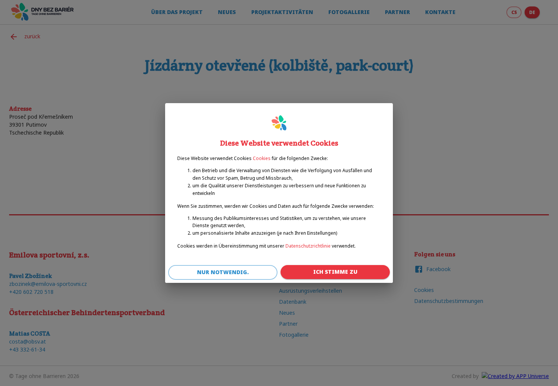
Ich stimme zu (335, 271)
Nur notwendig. (223, 272)
